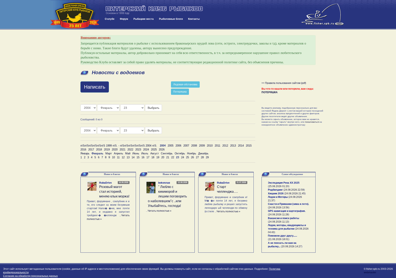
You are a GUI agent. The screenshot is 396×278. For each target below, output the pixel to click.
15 (138, 157)
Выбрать (153, 107)
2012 (225, 145)
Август (154, 153)
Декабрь (203, 153)
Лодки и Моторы (278, 197)
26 (192, 157)
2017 (91, 149)
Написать (94, 87)
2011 (217, 145)
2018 (99, 149)
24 (182, 157)
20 (162, 157)
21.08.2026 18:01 (279, 239)
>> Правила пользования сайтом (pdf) (284, 83)
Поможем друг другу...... (282, 235)
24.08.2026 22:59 (294, 189)
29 (207, 157)
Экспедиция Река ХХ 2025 (283, 182)
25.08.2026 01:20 (279, 186)
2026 (162, 149)
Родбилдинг (275, 189)
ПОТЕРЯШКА (270, 92)
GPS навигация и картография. (286, 211)
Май (127, 153)
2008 (194, 145)
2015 (249, 145)
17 (147, 157)
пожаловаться (312, 122)
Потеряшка (180, 91)
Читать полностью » (159, 210)
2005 (170, 145)
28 (202, 157)
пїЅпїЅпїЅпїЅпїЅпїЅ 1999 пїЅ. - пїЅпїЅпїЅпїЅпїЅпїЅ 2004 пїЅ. (118, 145)
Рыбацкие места (143, 19)
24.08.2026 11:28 (278, 214)
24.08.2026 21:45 (295, 193)
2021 (122, 149)
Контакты (194, 19)
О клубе (109, 19)
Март (108, 153)
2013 (233, 145)
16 (142, 157)
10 (113, 157)
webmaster (370, 272)
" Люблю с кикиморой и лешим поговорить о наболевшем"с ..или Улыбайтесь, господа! (167, 196)
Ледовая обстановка (185, 84)
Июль (144, 153)
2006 (178, 145)
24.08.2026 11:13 (278, 221)
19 (157, 157)
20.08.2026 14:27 (292, 246)
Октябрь (180, 153)
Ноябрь (191, 153)
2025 (154, 149)
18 (152, 157)
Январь (85, 153)
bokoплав (164, 182)
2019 (107, 149)
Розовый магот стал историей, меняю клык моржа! (114, 191)
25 (187, 157)
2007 (186, 145)
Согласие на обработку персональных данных (30, 275)
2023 (138, 149)
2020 (115, 149)
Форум (124, 19)
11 (118, 157)
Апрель (118, 153)
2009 (202, 145)
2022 (130, 149)
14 (133, 157)
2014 (241, 145)
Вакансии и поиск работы (283, 218)
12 (123, 157)
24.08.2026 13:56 (279, 207)
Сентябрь (167, 153)
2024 (146, 149)
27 (197, 157)
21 (167, 157)
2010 (210, 145)
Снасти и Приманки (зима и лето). (288, 204)
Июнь (135, 153)
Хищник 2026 (276, 193)
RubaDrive (105, 182)
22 (172, 157)
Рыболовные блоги (171, 19)
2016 (83, 149)
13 (128, 157)
